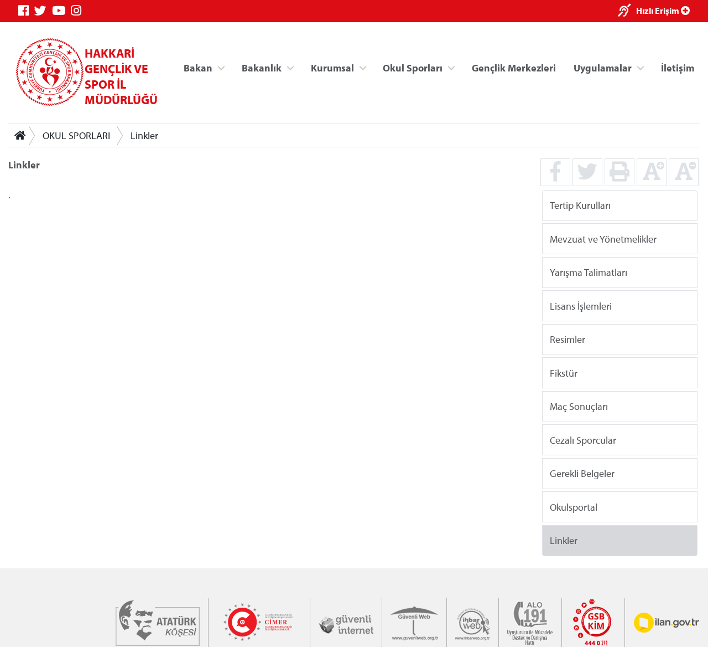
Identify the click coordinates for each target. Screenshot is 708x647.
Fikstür (563, 372)
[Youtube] (61, 10)
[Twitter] (43, 10)
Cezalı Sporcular (583, 439)
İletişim (677, 67)
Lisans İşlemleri (581, 305)
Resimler (567, 339)
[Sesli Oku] (627, 11)
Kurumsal (332, 67)
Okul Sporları (412, 67)
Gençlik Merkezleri (514, 67)
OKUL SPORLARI (76, 135)
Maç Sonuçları (579, 406)
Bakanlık (262, 67)
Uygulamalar (603, 67)
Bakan (198, 67)
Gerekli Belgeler (582, 473)
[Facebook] (26, 10)
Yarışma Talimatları (588, 272)
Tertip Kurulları (580, 205)
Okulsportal (573, 506)
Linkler (144, 135)
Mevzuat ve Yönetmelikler (603, 238)
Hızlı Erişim (658, 10)
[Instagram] (79, 10)
